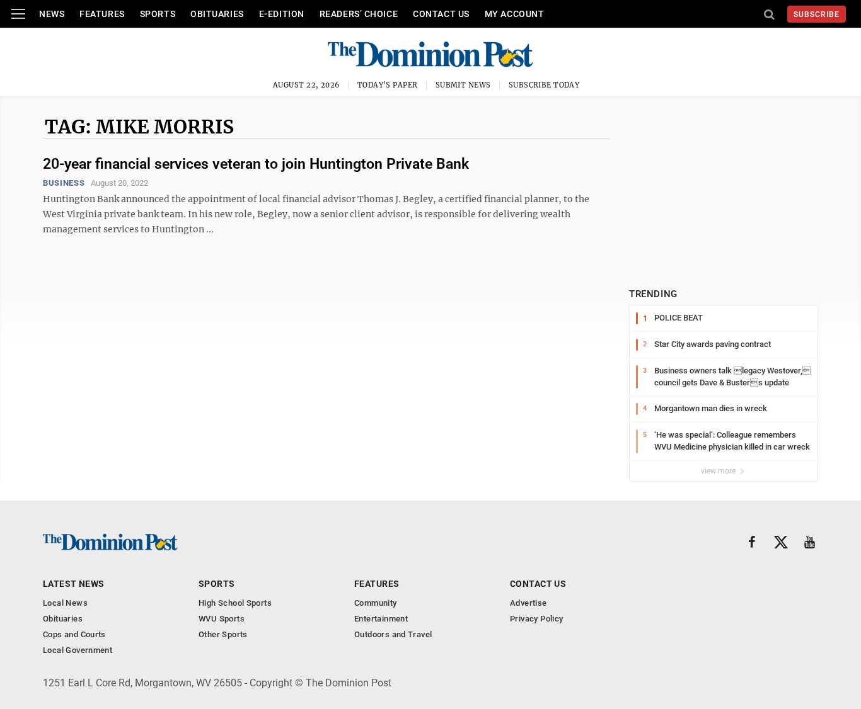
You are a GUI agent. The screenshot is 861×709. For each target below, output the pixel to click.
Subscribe (817, 14)
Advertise (528, 603)
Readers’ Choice (359, 14)
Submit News (463, 85)
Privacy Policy (536, 618)
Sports (157, 14)
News (51, 14)
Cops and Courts (74, 634)
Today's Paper (387, 85)
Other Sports (223, 634)
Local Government (77, 650)
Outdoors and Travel (393, 634)
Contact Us (441, 14)
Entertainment (381, 618)
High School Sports (235, 603)
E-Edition (281, 14)
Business (63, 183)
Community (375, 603)
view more (719, 471)
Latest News (74, 584)
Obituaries (217, 14)
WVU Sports (222, 618)
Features (101, 14)
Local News (65, 603)
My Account (515, 14)
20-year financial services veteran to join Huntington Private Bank (256, 164)
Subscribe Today (544, 85)
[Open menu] (18, 14)
